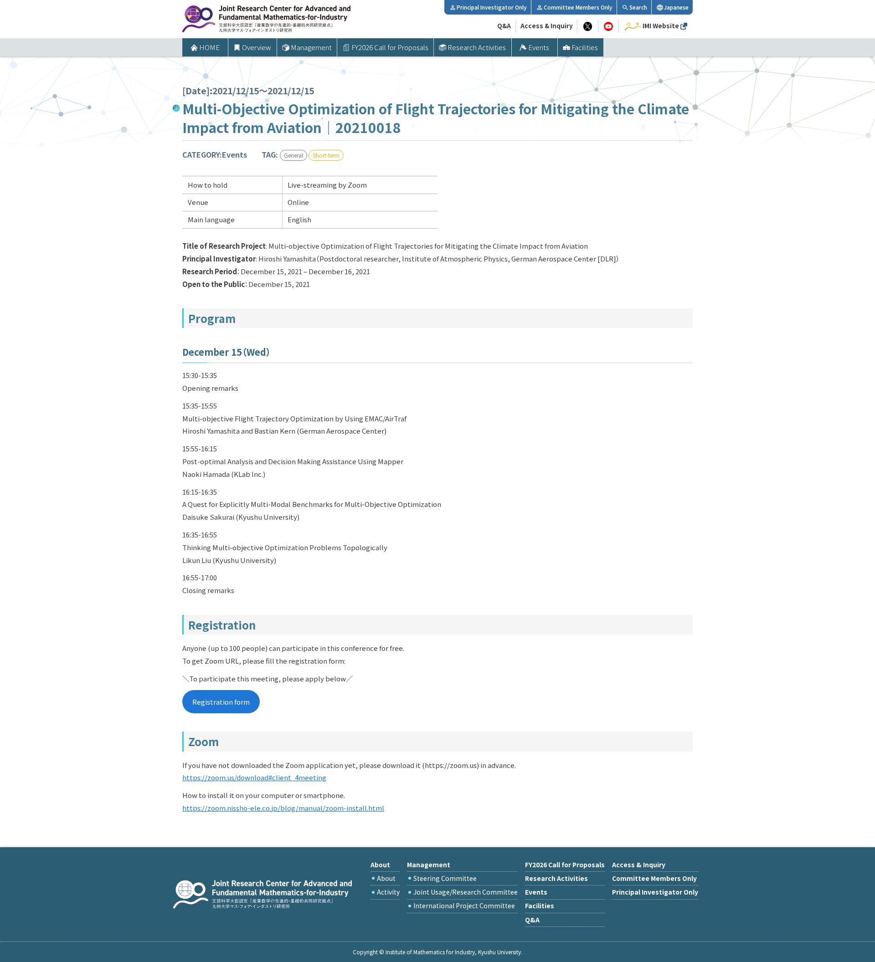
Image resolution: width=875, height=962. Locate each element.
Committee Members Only (578, 7)
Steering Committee (445, 878)
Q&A (504, 25)
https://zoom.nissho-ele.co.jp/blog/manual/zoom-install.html (283, 808)
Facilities (584, 47)
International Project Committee (464, 905)
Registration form (221, 701)
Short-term (326, 155)
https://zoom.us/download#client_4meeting (254, 777)
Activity (388, 891)
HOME (209, 47)
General (293, 155)
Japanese (676, 7)
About (386, 878)
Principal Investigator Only (492, 7)
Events (538, 47)
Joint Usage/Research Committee (465, 891)
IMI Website (661, 25)
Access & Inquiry (546, 25)
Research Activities (477, 47)
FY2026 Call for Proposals (389, 47)
